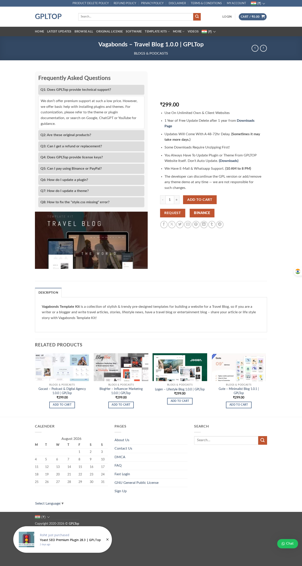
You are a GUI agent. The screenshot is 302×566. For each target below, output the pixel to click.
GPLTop (48, 16)
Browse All (84, 31)
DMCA (120, 457)
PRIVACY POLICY (152, 3)
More (177, 31)
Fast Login (122, 474)
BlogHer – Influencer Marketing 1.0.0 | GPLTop (121, 391)
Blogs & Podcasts (151, 53)
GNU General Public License (137, 482)
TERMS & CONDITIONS (206, 3)
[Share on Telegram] (220, 224)
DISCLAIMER (177, 3)
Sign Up (121, 491)
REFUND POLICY (125, 3)
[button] (227, 17)
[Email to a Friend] (187, 224)
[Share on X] (172, 224)
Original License (109, 31)
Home (39, 31)
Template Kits (156, 31)
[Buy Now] (62, 539)
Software (134, 31)
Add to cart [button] (62, 405)
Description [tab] (48, 292)
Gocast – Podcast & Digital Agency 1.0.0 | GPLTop (62, 391)
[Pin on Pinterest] (196, 224)
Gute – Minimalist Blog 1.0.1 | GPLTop (239, 391)
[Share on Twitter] (179, 224)
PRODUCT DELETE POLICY (91, 3)
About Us (122, 440)
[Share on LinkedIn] (204, 224)
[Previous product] (263, 48)
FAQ (118, 465)
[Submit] (197, 17)
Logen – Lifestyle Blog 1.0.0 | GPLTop (180, 389)
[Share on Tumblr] (212, 224)
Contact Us (123, 448)
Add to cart (199, 199)
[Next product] (255, 48)
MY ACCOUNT (236, 3)
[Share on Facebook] (164, 224)
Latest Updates (59, 31)
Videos (193, 31)
